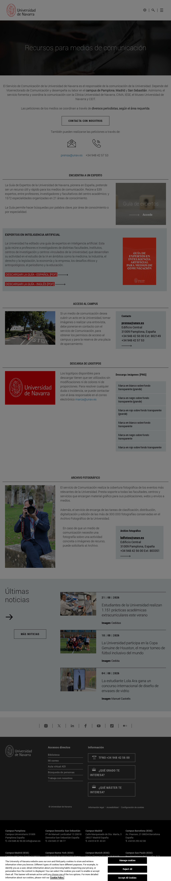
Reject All (127, 868)
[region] (85, 868)
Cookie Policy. (57, 877)
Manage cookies (127, 860)
